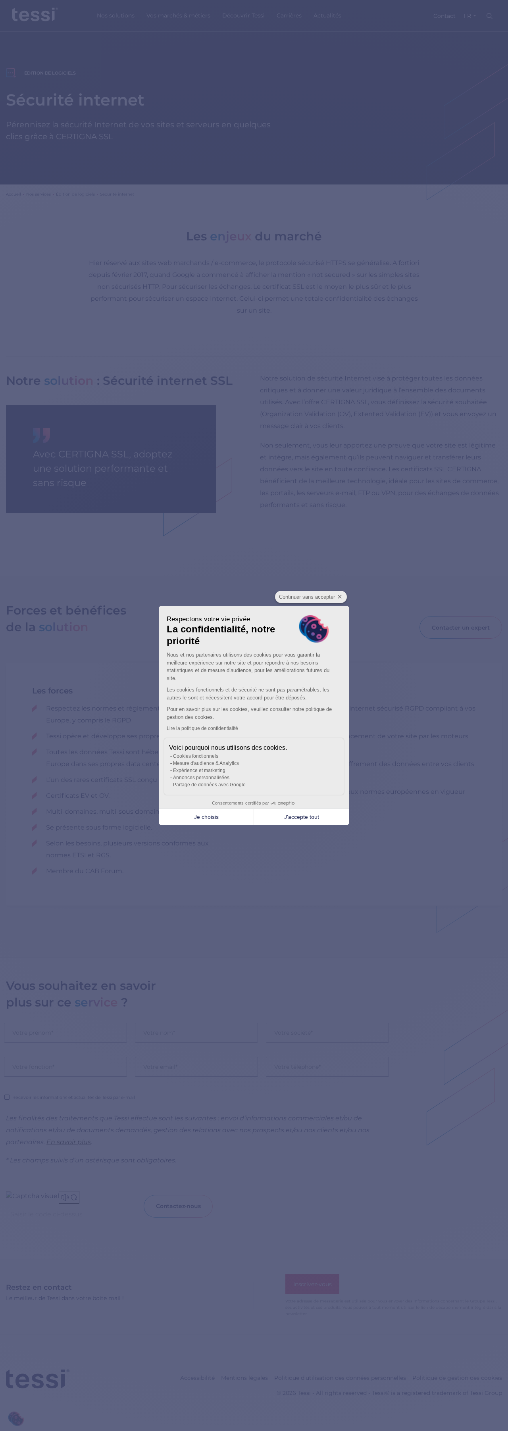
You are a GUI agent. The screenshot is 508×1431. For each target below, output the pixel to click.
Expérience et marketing (199, 770)
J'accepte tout (301, 817)
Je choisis (206, 817)
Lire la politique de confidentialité (202, 728)
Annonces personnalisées (201, 777)
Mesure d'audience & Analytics (206, 763)
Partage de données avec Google (209, 785)
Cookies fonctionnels (195, 756)
